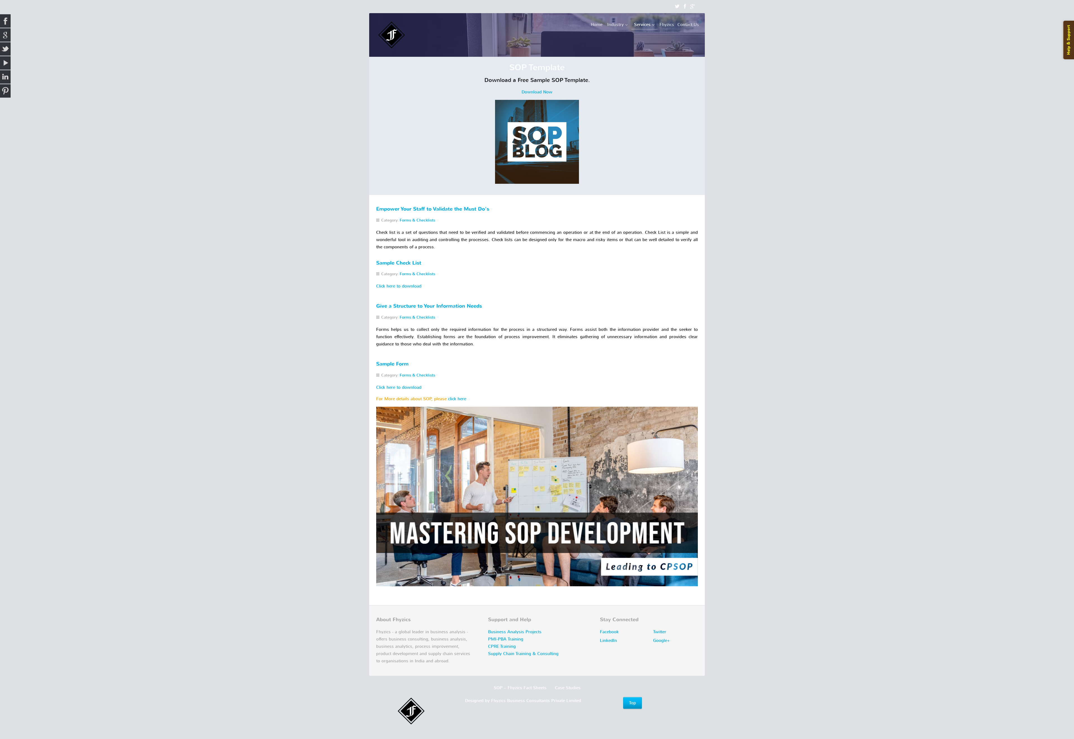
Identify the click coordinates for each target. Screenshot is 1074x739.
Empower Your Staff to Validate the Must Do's (432, 209)
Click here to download (398, 286)
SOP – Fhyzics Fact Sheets (520, 688)
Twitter (659, 632)
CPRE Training (502, 646)
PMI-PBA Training (505, 639)
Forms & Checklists (417, 220)
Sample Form (392, 364)
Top (632, 703)
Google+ (661, 640)
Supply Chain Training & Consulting (523, 653)
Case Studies (568, 688)
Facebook (609, 632)
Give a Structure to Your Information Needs (429, 306)
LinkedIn (608, 640)
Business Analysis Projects (514, 632)
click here (457, 399)
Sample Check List (398, 263)
